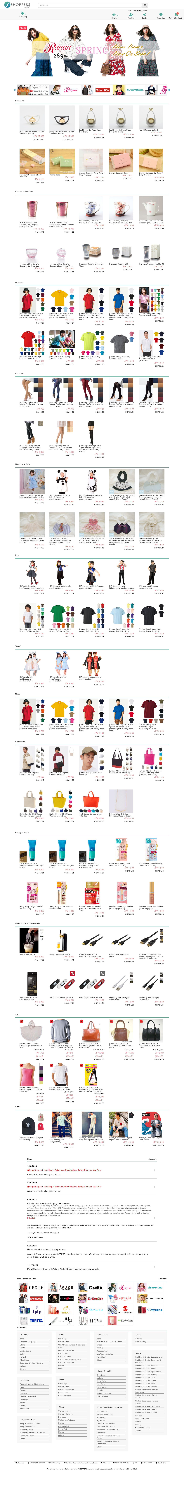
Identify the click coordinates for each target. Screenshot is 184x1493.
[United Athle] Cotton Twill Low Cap (90, 773)
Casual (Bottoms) (65, 1414)
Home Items (102, 1411)
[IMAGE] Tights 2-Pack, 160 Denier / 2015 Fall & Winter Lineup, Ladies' (151, 404)
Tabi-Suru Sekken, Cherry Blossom (31, 175)
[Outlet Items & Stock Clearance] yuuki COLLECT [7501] (121, 1045)
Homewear (24, 1399)
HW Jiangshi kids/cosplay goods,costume (60, 587)
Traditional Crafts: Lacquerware (148, 1357)
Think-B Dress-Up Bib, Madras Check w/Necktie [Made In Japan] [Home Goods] (60, 541)
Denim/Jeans (25, 1351)
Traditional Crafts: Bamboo (146, 1365)
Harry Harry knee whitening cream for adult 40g (150, 864)
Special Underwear (28, 1396)
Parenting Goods (27, 1435)
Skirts (22, 1344)
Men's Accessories (105, 1354)
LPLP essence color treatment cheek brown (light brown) (32, 865)
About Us (20, 1463)
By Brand (101, 1420)
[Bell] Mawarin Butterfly (149, 130)
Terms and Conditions (37, 1463)
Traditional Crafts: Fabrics (146, 1374)
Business (62, 1417)
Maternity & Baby (28, 1419)
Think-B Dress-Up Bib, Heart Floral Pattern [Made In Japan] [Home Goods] (91, 540)
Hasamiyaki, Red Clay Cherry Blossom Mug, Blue (91, 221)
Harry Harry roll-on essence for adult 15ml (61, 907)
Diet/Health (101, 1387)
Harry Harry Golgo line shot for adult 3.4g (31, 907)
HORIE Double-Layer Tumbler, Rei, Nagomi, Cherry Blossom (29, 224)
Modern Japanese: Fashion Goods (146, 1402)
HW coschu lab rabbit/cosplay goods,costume (26, 679)
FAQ (135, 1463)
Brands (100, 1390)
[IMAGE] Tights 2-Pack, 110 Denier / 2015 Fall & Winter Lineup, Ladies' (121, 404)
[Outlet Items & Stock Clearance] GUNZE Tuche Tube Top (31, 1089)
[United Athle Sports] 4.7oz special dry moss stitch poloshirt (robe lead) (31, 315)
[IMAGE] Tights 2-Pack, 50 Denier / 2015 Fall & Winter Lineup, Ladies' (61, 404)
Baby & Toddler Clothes (30, 1423)
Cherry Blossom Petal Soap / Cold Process (92, 174)
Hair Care (101, 1384)
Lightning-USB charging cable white (119, 998)
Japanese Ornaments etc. (108, 1429)
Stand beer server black (59, 954)
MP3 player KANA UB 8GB (91, 997)
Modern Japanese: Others (146, 1412)
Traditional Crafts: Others (146, 1386)
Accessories (63, 1426)
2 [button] (92, 81)
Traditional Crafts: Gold (145, 1377)
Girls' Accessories (66, 1350)
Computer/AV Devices (106, 1426)
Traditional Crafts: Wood (145, 1368)
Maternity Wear (26, 1429)
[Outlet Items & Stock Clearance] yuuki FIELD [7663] (149, 1045)
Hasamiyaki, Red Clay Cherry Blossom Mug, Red (120, 221)
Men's (61, 1407)
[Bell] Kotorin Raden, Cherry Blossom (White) (32, 132)
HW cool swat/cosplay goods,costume (148, 587)
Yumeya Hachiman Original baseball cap (31, 1138)
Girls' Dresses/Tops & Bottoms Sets (71, 1346)
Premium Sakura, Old (118, 264)
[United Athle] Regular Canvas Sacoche (58, 773)
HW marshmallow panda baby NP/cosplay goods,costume (59, 497)
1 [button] (88, 81)
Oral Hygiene (102, 1396)
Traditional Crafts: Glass (145, 1380)
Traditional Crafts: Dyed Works (148, 1371)
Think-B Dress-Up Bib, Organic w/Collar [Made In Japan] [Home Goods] (150, 540)
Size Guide (161, 1463)
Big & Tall (62, 1429)
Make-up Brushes (104, 1393)
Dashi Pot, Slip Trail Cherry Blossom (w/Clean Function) (151, 221)
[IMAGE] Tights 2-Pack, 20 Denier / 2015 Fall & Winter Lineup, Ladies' (31, 404)
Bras (22, 1387)
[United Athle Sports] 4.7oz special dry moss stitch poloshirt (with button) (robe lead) (121, 316)
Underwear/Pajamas (66, 1420)
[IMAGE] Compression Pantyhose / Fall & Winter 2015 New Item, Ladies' (60, 447)
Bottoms (138, 1338)
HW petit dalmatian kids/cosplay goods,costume (32, 587)
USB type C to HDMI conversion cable (28, 998)
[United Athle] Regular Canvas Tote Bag (29, 773)
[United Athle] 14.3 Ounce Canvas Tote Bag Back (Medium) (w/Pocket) (150, 772)
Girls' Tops (62, 1338)
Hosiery (23, 1405)
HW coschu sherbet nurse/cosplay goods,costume (57, 679)
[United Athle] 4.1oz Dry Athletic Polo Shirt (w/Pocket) (149, 358)
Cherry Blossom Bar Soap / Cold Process (151, 174)
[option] (92, 50)
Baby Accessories (28, 1426)
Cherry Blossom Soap (118, 173)
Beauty (138, 1424)
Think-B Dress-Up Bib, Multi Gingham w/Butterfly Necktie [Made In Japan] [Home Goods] (121, 541)
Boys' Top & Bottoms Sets (69, 1359)
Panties (23, 1390)
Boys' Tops (63, 1353)
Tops (22, 1338)
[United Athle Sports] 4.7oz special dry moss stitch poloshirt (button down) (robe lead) (91, 316)
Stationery (101, 1417)
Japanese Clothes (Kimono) (32, 1363)
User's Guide (147, 1463)
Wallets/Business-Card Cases (109, 1341)
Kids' (61, 1334)
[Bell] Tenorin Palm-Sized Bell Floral (90, 131)
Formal (23, 1357)
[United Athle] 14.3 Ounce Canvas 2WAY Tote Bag (120, 771)
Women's (24, 1334)
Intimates (25, 1380)
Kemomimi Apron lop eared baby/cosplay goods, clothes (32, 496)
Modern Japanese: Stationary (147, 1406)
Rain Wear (101, 1357)
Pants (22, 1347)
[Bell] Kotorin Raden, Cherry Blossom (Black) (61, 132)
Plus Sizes (24, 1360)
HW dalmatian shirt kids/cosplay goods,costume (121, 587)
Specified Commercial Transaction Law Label (81, 1463)
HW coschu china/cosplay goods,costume (90, 678)
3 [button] (96, 81)
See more (152, 1159)
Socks (22, 1402)
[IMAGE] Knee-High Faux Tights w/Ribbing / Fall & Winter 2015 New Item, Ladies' (90, 448)
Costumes (101, 1432)
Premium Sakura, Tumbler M (151, 264)
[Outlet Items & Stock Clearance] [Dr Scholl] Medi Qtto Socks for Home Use (91, 1089)
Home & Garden (142, 1418)
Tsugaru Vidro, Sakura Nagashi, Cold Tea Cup (29, 265)
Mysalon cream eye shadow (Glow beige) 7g (151, 907)
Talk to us (105, 1463)
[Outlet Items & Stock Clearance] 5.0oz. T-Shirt (60, 1088)
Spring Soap (54, 174)
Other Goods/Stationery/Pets (110, 1407)
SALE (138, 1334)
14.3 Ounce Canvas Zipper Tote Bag (90, 815)
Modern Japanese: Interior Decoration (108, 1442)
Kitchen (138, 1415)
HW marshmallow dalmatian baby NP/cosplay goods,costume (91, 497)
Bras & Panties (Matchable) (32, 1384)
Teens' (62, 1379)
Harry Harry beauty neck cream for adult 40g (119, 864)
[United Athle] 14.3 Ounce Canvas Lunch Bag (60, 815)
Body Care (101, 1381)
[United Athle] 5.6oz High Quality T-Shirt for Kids (30, 630)
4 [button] (100, 81)
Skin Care (101, 1375)
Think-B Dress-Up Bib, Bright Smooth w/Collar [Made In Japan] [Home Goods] (151, 497)
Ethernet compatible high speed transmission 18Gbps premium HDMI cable (151, 956)
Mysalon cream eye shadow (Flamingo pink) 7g (121, 907)
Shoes (61, 1423)
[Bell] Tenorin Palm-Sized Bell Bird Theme (120, 131)
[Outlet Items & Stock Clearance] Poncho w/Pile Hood (31, 1045)
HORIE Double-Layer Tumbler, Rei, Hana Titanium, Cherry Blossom (61, 224)
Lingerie (23, 1393)
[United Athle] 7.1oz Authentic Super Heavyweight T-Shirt (147, 726)
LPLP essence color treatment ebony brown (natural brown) (89, 865)
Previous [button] (15, 90)
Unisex (23, 1366)
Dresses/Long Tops (28, 1341)
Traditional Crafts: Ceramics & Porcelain (148, 1361)
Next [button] (168, 90)
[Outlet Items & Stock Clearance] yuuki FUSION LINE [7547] (90, 1045)
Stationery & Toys (143, 1427)
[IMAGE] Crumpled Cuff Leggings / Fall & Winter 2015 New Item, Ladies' (30, 447)
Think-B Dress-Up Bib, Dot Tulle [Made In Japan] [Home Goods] (32, 540)
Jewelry (100, 1347)
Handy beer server (27, 954)
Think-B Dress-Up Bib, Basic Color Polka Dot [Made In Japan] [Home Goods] (121, 497)
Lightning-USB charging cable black (149, 998)
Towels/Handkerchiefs (106, 1423)
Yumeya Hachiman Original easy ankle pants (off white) (91, 1138)
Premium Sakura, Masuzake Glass (91, 265)
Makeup (100, 1378)
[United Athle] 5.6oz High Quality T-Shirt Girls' (150, 314)
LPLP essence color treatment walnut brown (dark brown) (61, 865)
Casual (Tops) (64, 1411)
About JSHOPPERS (122, 1463)
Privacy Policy (55, 1463)
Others (23, 1369)
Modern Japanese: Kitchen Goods (108, 1437)
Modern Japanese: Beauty (146, 1409)
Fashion (138, 1421)
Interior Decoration (105, 1414)
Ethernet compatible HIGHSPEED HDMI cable (90, 955)
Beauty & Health (105, 1371)
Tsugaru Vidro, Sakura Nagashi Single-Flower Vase (61, 265)
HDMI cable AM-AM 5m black (119, 955)
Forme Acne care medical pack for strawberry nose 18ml (90, 908)
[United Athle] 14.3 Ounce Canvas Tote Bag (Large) (31, 815)
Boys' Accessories (66, 1362)
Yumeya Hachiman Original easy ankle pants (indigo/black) (61, 1139)
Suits (22, 1354)
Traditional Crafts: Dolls (145, 1383)
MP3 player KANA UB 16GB (61, 997)
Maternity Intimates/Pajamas (32, 1432)
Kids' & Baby (140, 1341)
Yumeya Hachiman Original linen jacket (150, 1138)
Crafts (138, 1353)
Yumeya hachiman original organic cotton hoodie (120, 1138)
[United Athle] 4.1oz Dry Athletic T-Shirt (59, 357)
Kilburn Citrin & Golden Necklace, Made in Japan (120, 815)
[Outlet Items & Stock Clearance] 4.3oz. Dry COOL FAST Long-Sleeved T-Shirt (61, 1045)
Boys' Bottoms (64, 1356)
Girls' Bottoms (64, 1341)
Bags (99, 1338)
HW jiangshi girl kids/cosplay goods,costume (91, 587)
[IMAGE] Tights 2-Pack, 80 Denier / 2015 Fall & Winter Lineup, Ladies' (91, 404)
